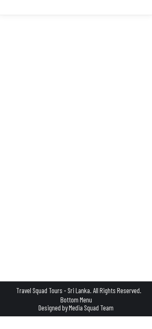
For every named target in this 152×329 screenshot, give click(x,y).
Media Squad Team (91, 307)
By (101, 154)
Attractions (33, 154)
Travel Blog (62, 154)
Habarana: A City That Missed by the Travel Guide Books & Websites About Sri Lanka (74, 133)
